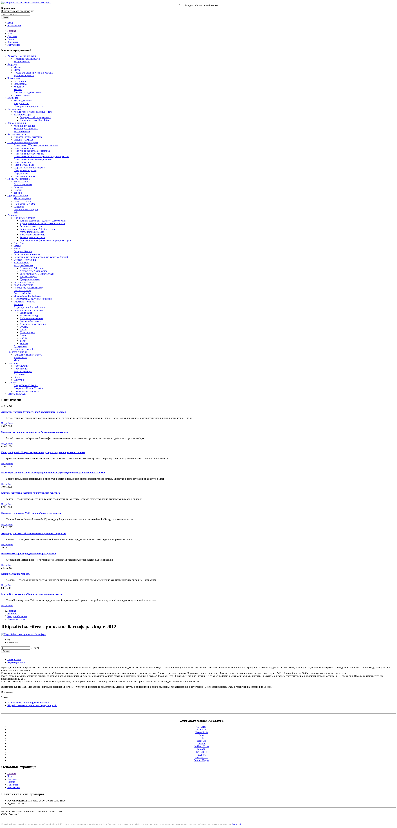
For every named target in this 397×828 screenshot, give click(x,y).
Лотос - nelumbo (22, 293)
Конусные (19, 86)
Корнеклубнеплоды (30, 321)
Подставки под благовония (28, 92)
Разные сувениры (23, 371)
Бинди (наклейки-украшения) (35, 117)
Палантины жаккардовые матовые (32, 151)
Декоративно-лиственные (27, 254)
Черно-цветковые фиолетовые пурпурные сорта (45, 240)
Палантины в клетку (25, 148)
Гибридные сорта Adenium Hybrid (38, 229)
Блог (9, 33)
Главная (11, 30)
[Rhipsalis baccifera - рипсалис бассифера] (23, 634)
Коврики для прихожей (26, 128)
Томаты (24, 343)
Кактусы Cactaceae (23, 265)
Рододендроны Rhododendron (29, 307)
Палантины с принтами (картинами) (33, 159)
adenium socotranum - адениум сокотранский (43, 220)
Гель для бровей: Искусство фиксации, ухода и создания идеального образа (43, 452)
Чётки (17, 377)
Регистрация (14, 25)
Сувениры (12, 363)
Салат (23, 335)
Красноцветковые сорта (32, 234)
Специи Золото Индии (26, 209)
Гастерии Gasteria (23, 251)
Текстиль (12, 382)
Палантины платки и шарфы (22, 142)
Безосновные (20, 84)
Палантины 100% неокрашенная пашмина (36, 145)
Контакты (12, 42)
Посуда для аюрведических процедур (33, 72)
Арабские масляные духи (27, 58)
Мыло (17, 360)
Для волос (12, 97)
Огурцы (24, 326)
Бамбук (17, 245)
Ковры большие (22, 131)
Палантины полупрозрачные (29, 153)
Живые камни (21, 262)
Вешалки (18, 187)
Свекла (23, 338)
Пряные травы (27, 332)
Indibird (201, 743)
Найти (5, 17)
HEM (201, 738)
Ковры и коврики (16, 123)
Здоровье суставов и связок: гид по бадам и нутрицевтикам (34, 432)
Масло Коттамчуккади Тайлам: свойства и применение (32, 594)
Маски (17, 67)
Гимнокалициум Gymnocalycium (37, 273)
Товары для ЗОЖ (16, 393)
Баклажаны (26, 312)
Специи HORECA (23, 139)
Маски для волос (22, 100)
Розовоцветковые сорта (32, 237)
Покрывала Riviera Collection (29, 388)
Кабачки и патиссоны (31, 318)
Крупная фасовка (16, 134)
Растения (12, 215)
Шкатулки (19, 379)
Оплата (11, 39)
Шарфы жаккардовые (25, 170)
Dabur (201, 735)
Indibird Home (201, 746)
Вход (10, 22)
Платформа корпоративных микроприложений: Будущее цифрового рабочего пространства (53, 472)
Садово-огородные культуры (29, 310)
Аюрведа (12, 64)
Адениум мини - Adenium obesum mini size (42, 223)
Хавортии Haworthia (24, 349)
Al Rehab (201, 729)
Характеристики (16, 662)
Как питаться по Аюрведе (15, 574)
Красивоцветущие (23, 285)
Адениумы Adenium (24, 218)
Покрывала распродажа (26, 391)
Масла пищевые (22, 198)
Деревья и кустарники (25, 259)
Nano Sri (201, 749)
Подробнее (7, 423)
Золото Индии (201, 760)
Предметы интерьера (18, 178)
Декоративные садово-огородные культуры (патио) (41, 257)
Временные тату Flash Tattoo (35, 120)
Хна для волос (21, 103)
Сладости (19, 206)
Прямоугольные (22, 95)
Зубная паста (20, 357)
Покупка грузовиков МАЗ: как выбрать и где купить (31, 513)
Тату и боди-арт (22, 114)
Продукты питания (17, 195)
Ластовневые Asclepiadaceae (28, 287)
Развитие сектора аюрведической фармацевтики (28, 553)
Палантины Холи (23, 162)
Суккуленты (20, 346)
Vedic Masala (201, 757)
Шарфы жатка (21, 173)
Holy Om (201, 740)
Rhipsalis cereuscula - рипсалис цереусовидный (32, 705)
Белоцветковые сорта (31, 226)
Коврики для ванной (25, 125)
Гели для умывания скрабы (28, 354)
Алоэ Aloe (19, 243)
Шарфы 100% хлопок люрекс (29, 167)
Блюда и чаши (21, 181)
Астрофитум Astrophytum (33, 271)
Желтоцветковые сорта (32, 231)
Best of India (201, 732)
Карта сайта (13, 44)
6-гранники (20, 81)
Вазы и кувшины (23, 184)
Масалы (18, 89)
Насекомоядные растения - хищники (33, 299)
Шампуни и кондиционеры (28, 106)
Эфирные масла (22, 61)
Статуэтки (19, 374)
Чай (16, 212)
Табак (23, 340)
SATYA (202, 754)
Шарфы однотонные (24, 176)
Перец (23, 329)
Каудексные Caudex (24, 282)
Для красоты (14, 109)
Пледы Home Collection (26, 385)
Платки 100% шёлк (24, 164)
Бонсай (17, 248)
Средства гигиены (17, 352)
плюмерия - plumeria (24, 301)
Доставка (12, 36)
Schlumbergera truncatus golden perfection (28, 702)
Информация (14, 659)
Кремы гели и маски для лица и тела (33, 111)
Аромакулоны (21, 366)
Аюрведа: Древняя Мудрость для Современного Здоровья (33, 412)
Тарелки (18, 192)
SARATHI (201, 752)
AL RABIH (201, 726)
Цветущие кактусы (30, 279)
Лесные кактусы (28, 276)
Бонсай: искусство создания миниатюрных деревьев (30, 493)
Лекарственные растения (33, 324)
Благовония (13, 78)
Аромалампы (21, 368)
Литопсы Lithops (22, 290)
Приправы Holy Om (24, 204)
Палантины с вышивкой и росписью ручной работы (41, 156)
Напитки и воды (22, 201)
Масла (17, 70)
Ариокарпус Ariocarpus (32, 268)
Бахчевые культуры (30, 315)
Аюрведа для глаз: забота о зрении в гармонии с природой (33, 533)
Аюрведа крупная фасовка (28, 137)
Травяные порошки (24, 75)
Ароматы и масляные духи (21, 56)
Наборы (18, 190)
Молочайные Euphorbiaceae (28, 296)
